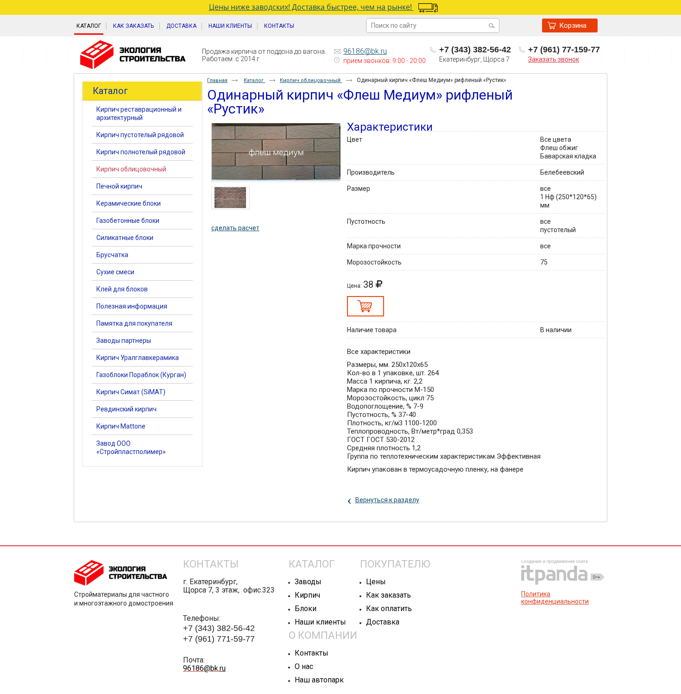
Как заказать (388, 595)
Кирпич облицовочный (311, 80)
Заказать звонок (553, 59)
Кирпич (307, 595)
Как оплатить (389, 608)
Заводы (308, 581)
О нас (304, 666)
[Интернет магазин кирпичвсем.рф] (133, 55)
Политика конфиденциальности (555, 597)
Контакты (311, 653)
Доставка (382, 622)
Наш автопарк (319, 679)
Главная (217, 80)
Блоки (305, 608)
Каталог (88, 26)
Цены (376, 581)
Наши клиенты (320, 622)
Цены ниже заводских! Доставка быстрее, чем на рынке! (311, 7)
